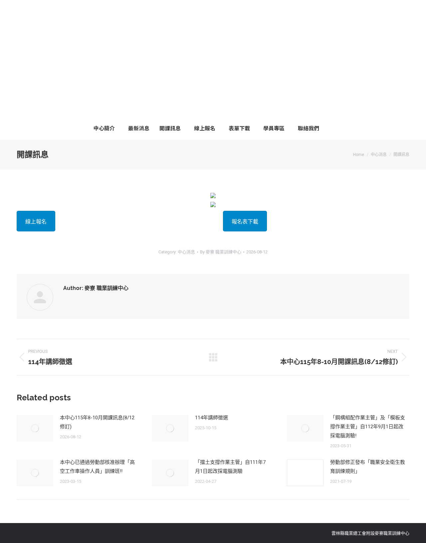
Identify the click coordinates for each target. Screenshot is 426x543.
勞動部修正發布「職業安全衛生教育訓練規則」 (367, 466)
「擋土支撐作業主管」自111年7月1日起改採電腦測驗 (230, 466)
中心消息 (186, 251)
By (220, 251)
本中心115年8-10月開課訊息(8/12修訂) (97, 422)
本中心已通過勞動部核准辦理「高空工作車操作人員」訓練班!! (97, 466)
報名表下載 (245, 221)
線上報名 (36, 221)
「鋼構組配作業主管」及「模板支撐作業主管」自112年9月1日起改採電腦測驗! (367, 427)
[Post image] (35, 428)
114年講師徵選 (211, 418)
